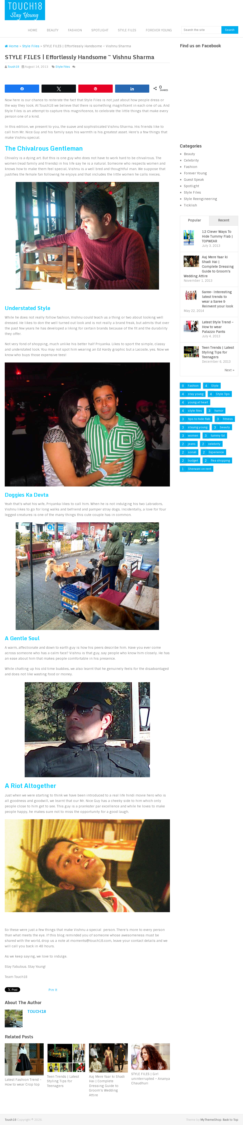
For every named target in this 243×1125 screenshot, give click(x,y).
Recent (223, 220)
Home (32, 30)
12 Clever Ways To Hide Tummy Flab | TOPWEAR (217, 236)
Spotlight (99, 30)
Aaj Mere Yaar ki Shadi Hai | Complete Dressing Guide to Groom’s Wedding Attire (209, 266)
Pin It (52, 990)
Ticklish (190, 205)
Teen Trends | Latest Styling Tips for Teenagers (218, 352)
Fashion (75, 30)
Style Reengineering (200, 199)
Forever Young (159, 30)
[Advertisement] (211, 101)
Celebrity (191, 160)
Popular (194, 220)
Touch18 (13, 67)
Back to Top (230, 1120)
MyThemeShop (211, 1120)
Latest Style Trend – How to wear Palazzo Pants (218, 327)
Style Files (127, 30)
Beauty (52, 30)
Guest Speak (194, 179)
